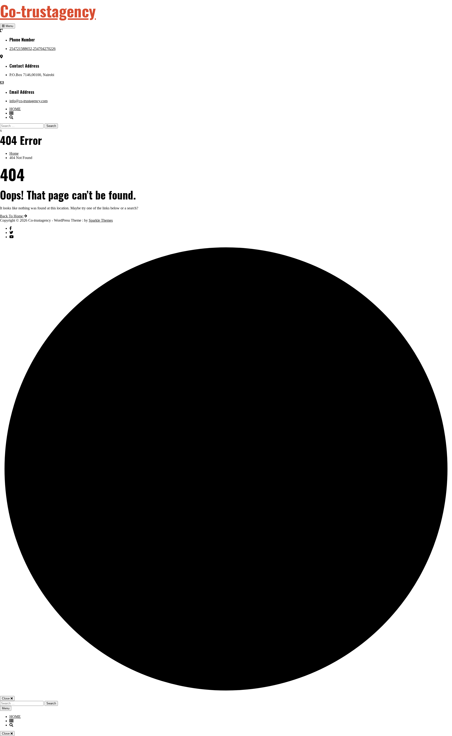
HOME (15, 109)
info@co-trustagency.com (28, 101)
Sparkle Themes (101, 220)
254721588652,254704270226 (32, 49)
